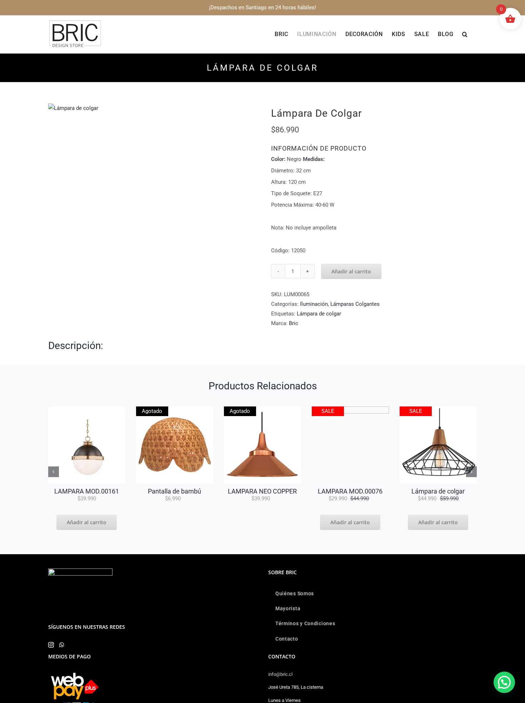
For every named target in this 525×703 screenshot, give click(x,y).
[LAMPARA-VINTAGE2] (73, 108)
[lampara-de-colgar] (438, 409)
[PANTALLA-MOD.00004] (174, 409)
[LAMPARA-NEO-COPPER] (262, 409)
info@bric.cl (280, 674)
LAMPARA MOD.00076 (350, 491)
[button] (465, 34)
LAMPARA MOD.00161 (86, 491)
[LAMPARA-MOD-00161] (86, 409)
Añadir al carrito (351, 271)
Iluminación (314, 304)
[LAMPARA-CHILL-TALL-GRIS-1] (350, 409)
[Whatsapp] (61, 645)
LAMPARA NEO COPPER (262, 491)
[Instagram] (51, 645)
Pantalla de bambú (174, 491)
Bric (293, 323)
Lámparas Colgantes (355, 304)
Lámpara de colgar (319, 313)
